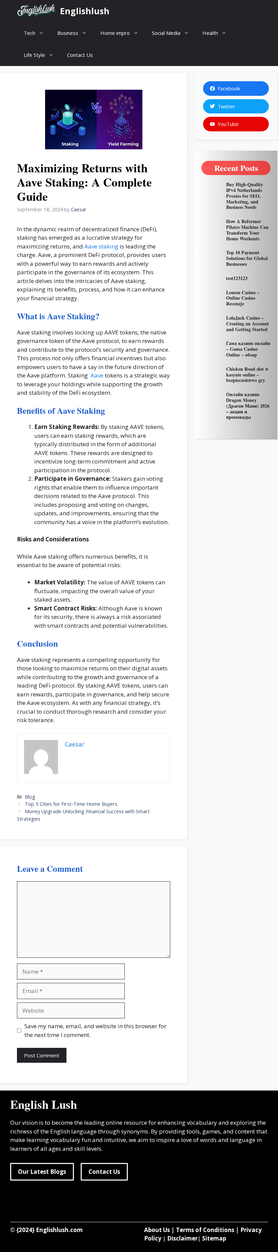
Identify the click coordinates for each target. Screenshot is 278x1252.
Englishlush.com (59, 1230)
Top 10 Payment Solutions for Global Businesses (247, 258)
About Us (157, 1230)
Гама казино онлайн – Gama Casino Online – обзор (248, 349)
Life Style (34, 54)
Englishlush (85, 11)
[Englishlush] (37, 11)
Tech (29, 32)
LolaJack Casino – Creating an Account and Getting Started (247, 323)
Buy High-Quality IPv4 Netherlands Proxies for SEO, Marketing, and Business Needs (244, 196)
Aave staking (100, 246)
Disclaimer (182, 1238)
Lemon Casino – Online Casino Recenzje (242, 298)
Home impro (115, 32)
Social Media (166, 32)
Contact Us (80, 54)
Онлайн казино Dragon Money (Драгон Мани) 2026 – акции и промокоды (248, 405)
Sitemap (214, 1238)
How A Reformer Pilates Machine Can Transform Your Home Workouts (247, 230)
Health (210, 32)
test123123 (236, 278)
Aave (96, 375)
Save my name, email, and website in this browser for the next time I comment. (95, 1030)
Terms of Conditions (205, 1230)
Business (67, 32)
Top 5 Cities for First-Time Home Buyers (71, 804)
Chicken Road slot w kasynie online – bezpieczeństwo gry (247, 374)
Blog (30, 797)
